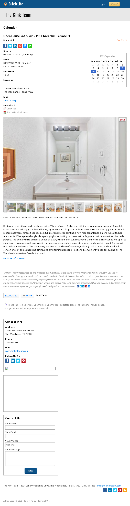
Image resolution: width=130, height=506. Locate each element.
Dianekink (13, 304)
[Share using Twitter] (10, 46)
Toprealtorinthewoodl (37, 308)
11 (98, 71)
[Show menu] (123, 4)
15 (117, 71)
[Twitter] (18, 361)
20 (108, 74)
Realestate (64, 304)
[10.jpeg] (98, 207)
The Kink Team (18, 14)
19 (103, 74)
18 (98, 74)
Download (11, 108)
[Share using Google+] (20, 46)
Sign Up (114, 4)
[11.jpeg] (108, 207)
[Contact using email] (89, 286)
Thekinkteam (83, 304)
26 (103, 78)
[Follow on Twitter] (81, 286)
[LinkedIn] (13, 361)
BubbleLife (16, 3)
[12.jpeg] (117, 207)
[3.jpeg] (31, 207)
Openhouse (52, 304)
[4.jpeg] (40, 207)
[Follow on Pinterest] (86, 286)
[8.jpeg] (79, 207)
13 (108, 71)
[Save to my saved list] (30, 46)
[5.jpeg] (50, 207)
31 (113, 64)
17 (93, 74)
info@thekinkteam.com (109, 485)
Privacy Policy (30, 501)
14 (113, 71)
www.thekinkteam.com (16, 350)
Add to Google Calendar (17, 112)
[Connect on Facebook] (78, 286)
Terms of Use (44, 501)
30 (108, 64)
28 (98, 64)
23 (122, 74)
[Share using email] (25, 46)
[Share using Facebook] (5, 46)
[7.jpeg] (69, 207)
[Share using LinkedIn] (15, 46)
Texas (72, 304)
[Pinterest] (23, 361)
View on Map (10, 100)
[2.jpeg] (21, 207)
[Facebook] (7, 361)
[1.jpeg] (11, 207)
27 (93, 64)
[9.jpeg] (88, 207)
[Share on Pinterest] (122, 120)
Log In (102, 4)
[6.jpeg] (59, 207)
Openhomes (40, 304)
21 (113, 74)
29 (103, 64)
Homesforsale (25, 304)
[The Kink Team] (6, 369)
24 (93, 78)
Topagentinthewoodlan (14, 308)
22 (117, 74)
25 (98, 78)
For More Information (14, 258)
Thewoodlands (97, 304)
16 (122, 71)
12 (103, 71)
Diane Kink (8, 40)
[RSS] (125, 490)
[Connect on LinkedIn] (83, 286)
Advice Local (9, 501)
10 (93, 71)
